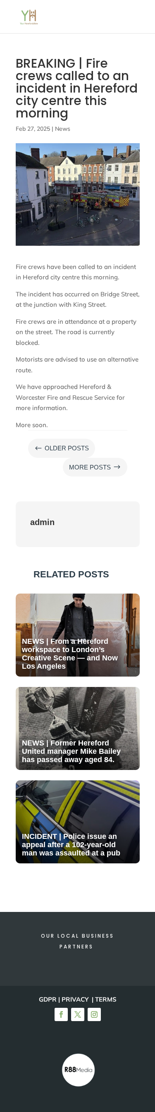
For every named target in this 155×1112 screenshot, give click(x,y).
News (62, 128)
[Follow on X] (77, 1014)
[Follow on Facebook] (61, 1014)
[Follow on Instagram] (94, 1014)
